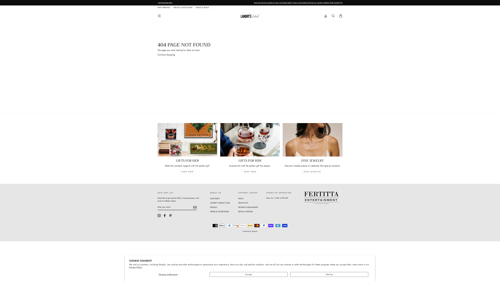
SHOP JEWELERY (313, 172)
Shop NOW (250, 172)
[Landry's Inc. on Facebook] (164, 215)
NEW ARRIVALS (164, 7)
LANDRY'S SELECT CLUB (220, 203)
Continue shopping (166, 54)
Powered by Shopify (250, 231)
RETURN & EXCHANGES (248, 207)
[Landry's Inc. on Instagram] (159, 215)
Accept (248, 274)
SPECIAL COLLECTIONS (182, 7)
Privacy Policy (135, 267)
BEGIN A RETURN (245, 211)
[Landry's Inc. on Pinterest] (170, 215)
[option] (250, 2)
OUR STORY (215, 198)
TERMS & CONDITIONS (219, 211)
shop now (187, 172)
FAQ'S (240, 198)
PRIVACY (213, 207)
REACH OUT (243, 203)
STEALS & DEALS (202, 7)
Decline (329, 274)
